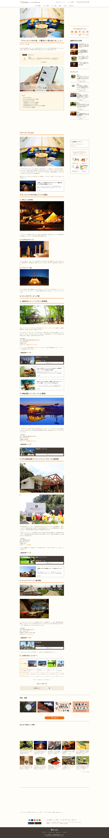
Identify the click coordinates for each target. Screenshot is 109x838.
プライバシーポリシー (55, 823)
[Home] (30, 2)
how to (65, 5)
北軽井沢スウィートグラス (31, 344)
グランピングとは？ (27, 97)
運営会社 (66, 823)
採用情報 (61, 823)
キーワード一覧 (77, 822)
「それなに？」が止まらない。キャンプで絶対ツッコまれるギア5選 (83, 63)
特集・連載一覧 (54, 717)
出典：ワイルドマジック (24, 618)
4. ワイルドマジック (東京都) (29, 107)
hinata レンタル (51, 832)
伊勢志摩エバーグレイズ (31, 440)
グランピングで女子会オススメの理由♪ (31, 99)
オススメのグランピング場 (28, 100)
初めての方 (71, 5)
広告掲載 (54, 822)
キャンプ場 (54, 5)
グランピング (36, 679)
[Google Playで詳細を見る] (38, 823)
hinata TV (65, 832)
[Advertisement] (30, 121)
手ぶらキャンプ (42, 679)
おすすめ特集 (37, 5)
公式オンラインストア (61, 2)
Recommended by (83, 771)
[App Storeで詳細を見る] (31, 823)
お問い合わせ (59, 822)
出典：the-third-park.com (24, 596)
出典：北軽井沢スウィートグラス (26, 324)
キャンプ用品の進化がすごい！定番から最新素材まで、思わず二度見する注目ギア (83, 51)
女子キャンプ (48, 679)
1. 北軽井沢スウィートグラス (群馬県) (31, 102)
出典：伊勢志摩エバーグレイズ (25, 231)
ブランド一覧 (65, 822)
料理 (60, 5)
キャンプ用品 (46, 5)
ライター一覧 (71, 822)
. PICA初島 (28, 544)
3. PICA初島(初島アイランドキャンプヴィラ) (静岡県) (34, 105)
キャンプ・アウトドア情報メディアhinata (27, 812)
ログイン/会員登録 (71, 2)
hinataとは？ (48, 822)
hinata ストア (44, 832)
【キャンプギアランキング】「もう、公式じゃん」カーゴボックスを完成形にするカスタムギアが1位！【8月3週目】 (83, 57)
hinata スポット (59, 832)
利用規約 (48, 823)
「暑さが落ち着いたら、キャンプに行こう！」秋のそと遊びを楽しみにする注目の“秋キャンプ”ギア (83, 45)
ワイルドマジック (30, 634)
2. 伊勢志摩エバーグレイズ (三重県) (30, 103)
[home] (54, 829)
